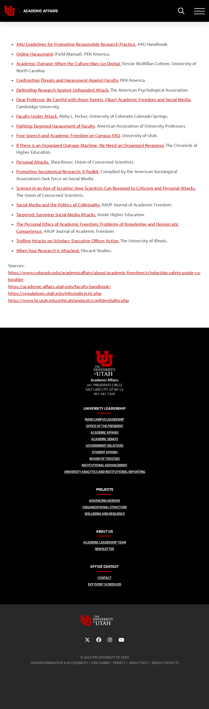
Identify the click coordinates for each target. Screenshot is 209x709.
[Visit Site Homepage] (104, 375)
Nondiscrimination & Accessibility (59, 663)
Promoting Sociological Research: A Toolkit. (58, 171)
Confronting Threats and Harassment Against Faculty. (67, 80)
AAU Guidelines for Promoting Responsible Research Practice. (76, 44)
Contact (104, 578)
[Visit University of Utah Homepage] (9, 11)
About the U (138, 663)
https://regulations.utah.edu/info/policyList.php (55, 293)
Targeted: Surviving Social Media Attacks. (56, 214)
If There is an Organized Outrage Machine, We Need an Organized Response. (90, 145)
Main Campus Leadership (104, 419)
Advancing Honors (104, 501)
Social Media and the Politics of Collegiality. (58, 204)
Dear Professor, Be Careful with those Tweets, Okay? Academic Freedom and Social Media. (103, 99)
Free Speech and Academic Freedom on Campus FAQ (68, 135)
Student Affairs (105, 452)
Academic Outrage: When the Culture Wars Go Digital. (68, 63)
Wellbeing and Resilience (105, 514)
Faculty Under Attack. (37, 116)
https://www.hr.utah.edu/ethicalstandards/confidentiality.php (68, 300)
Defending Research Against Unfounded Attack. (62, 90)
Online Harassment (34, 54)
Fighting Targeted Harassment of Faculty (55, 126)
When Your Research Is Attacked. (48, 250)
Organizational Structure (104, 507)
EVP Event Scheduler (104, 584)
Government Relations (104, 445)
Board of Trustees (105, 459)
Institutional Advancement (104, 465)
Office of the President (104, 426)
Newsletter (104, 549)
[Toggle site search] (181, 11)
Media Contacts (165, 663)
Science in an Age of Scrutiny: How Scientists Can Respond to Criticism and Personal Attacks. (106, 188)
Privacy (119, 663)
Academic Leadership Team (104, 542)
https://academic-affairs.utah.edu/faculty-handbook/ (59, 286)
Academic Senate (104, 439)
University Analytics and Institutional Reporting (104, 472)
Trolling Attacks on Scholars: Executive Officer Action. (67, 240)
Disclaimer (100, 663)
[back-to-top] (202, 698)
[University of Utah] (104, 620)
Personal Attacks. (33, 162)
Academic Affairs (104, 432)
